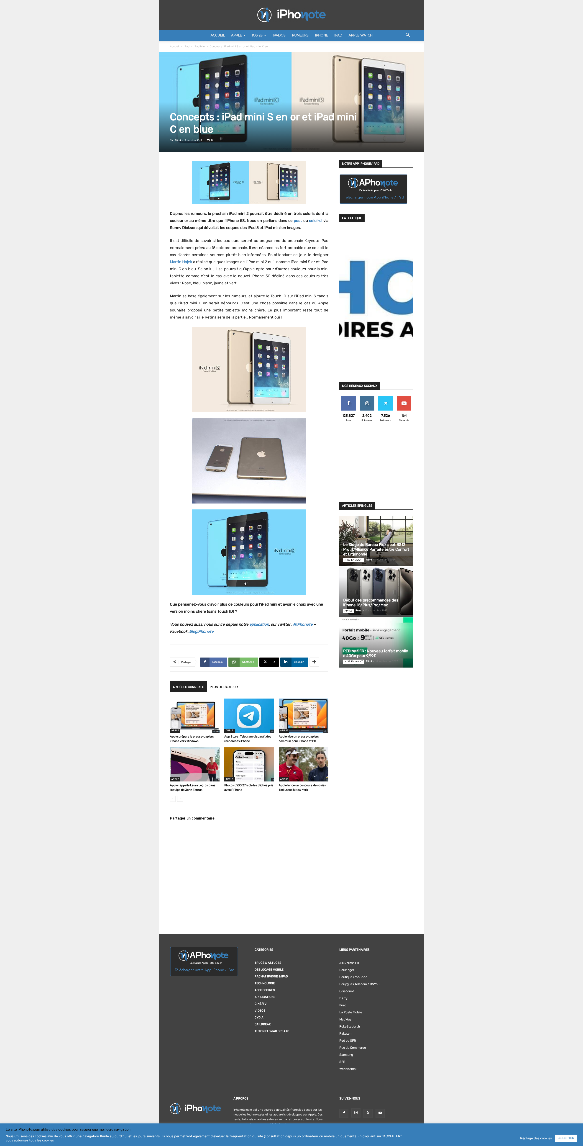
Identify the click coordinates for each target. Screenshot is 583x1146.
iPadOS (279, 35)
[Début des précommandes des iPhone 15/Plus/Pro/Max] (376, 592)
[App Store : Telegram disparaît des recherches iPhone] (249, 716)
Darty (343, 998)
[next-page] (180, 799)
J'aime (349, 397)
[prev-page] (173, 799)
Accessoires (265, 990)
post (298, 220)
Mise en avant (354, 559)
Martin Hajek (181, 262)
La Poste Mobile (350, 1012)
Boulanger (346, 970)
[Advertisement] (376, 464)
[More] (314, 662)
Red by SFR (347, 1041)
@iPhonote (303, 624)
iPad (338, 35)
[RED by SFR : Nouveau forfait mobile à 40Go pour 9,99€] (376, 642)
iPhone (321, 35)
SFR (342, 1062)
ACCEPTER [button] (566, 1138)
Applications (265, 997)
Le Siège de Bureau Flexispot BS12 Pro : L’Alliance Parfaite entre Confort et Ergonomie (376, 549)
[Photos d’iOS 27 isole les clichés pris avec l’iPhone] (249, 764)
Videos (260, 1010)
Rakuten (345, 1034)
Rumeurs (300, 35)
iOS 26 (257, 35)
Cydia (259, 1017)
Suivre (367, 397)
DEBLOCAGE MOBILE (269, 969)
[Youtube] (380, 1113)
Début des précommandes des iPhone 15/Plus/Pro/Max (370, 602)
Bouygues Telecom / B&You (359, 984)
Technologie (265, 983)
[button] (407, 36)
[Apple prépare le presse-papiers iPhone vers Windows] (195, 716)
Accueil (218, 35)
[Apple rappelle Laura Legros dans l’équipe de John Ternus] (195, 764)
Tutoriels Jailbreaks (272, 1031)
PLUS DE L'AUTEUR (224, 687)
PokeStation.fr (349, 1026)
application (259, 624)
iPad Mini (199, 46)
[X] (368, 1113)
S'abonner (404, 397)
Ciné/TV (261, 1003)
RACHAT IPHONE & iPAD (271, 976)
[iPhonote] (291, 15)
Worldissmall (348, 1069)
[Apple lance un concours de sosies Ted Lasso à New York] (303, 764)
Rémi (178, 140)
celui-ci (315, 220)
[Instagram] (356, 1113)
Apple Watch (361, 35)
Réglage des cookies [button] (536, 1138)
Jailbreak (263, 1024)
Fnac (343, 1005)
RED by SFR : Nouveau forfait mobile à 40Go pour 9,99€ (375, 653)
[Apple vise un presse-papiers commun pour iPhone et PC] (303, 716)
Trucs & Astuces (268, 962)
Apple (236, 35)
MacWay (345, 1019)
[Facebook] (343, 1113)
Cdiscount (346, 991)
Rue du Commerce (352, 1048)
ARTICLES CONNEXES (188, 687)
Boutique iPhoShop (353, 977)
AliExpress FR (349, 963)
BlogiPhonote (201, 631)
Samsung (346, 1055)
